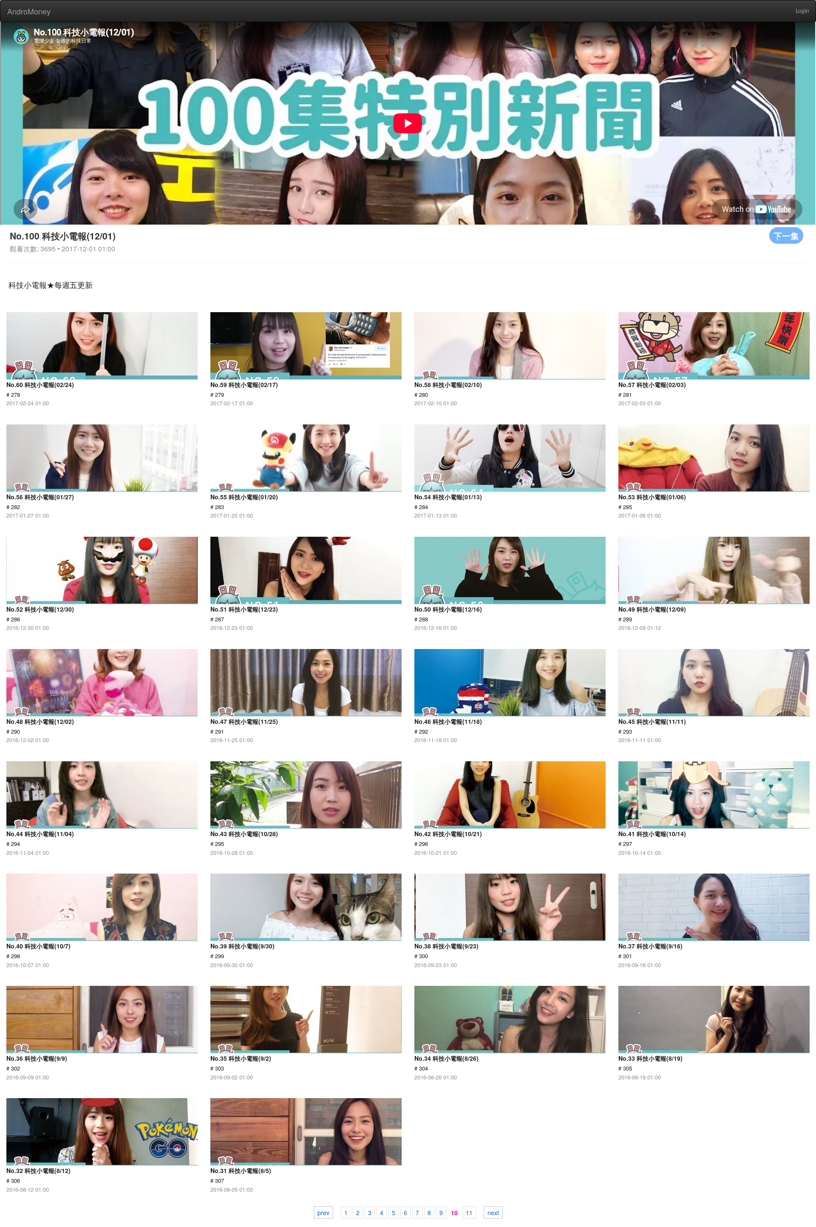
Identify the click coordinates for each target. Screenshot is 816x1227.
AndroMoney (29, 11)
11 (469, 1212)
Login (802, 11)
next (493, 1212)
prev (323, 1212)
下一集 (786, 235)
